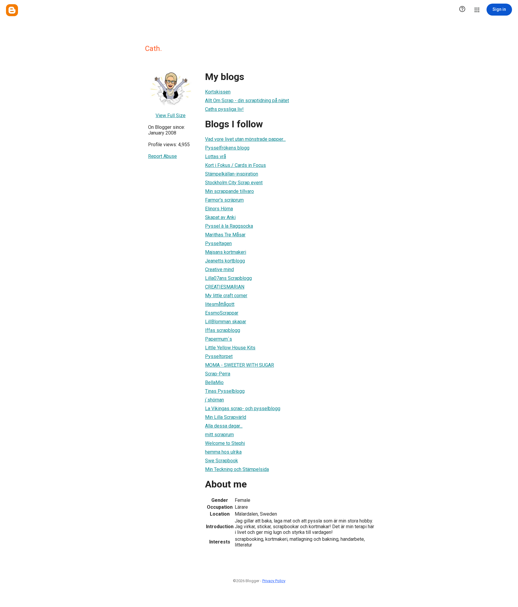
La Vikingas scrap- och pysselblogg (242, 408)
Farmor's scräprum (224, 200)
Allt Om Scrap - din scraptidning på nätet (247, 100)
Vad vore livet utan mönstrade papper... (245, 139)
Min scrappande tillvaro (229, 191)
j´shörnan (214, 400)
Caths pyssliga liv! (224, 109)
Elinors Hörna (219, 209)
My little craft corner (226, 295)
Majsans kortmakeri (225, 252)
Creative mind (219, 269)
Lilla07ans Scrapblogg (228, 278)
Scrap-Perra (217, 374)
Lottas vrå (215, 156)
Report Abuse (162, 156)
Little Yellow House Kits (230, 348)
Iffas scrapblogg (222, 330)
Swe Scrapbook (221, 460)
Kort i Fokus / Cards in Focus (235, 165)
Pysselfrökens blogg (227, 148)
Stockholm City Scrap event (234, 182)
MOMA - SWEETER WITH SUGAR (239, 365)
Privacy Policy (273, 581)
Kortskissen (218, 92)
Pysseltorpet (219, 356)
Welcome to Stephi (225, 443)
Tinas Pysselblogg (225, 391)
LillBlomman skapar (225, 321)
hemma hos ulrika (223, 452)
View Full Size (171, 115)
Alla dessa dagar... (224, 426)
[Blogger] (12, 10)
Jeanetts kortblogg (225, 261)
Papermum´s (218, 339)
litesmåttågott (219, 304)
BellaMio (214, 382)
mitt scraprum (219, 434)
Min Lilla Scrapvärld (225, 417)
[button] (462, 9)
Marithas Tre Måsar (225, 235)
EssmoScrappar (221, 313)
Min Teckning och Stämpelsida (237, 469)
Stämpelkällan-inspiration (231, 174)
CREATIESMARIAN (224, 287)
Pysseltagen (218, 243)
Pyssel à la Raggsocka (229, 226)
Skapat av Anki (220, 217)
